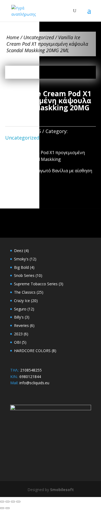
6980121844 (30, 376)
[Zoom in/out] (2, 501)
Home (12, 37)
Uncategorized (38, 37)
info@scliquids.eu (34, 382)
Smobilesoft (62, 489)
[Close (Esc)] (18, 501)
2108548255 (31, 370)
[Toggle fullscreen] (7, 501)
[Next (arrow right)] (7, 508)
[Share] (13, 501)
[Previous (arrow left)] (2, 508)
